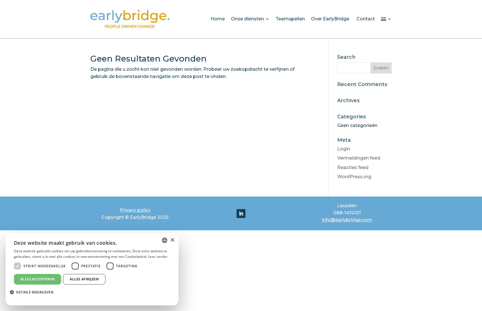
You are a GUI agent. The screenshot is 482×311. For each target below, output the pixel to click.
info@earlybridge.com (347, 219)
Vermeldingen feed (358, 158)
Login (343, 148)
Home (218, 18)
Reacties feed (352, 167)
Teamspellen (290, 18)
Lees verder (157, 256)
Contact (365, 18)
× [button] (172, 240)
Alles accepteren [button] (37, 279)
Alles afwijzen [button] (84, 279)
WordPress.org (354, 176)
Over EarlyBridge (330, 18)
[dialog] (92, 269)
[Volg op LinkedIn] (241, 213)
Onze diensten (247, 18)
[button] (34, 292)
